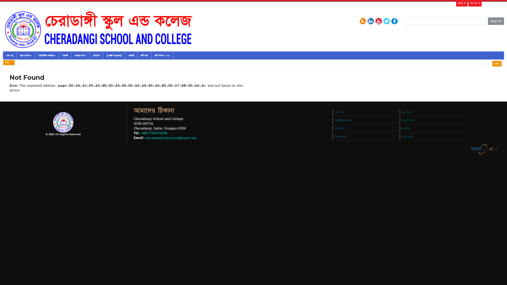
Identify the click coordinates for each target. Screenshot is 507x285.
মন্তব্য (461, 3)
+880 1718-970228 (153, 133)
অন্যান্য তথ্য (79, 55)
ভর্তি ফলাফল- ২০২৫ (162, 55)
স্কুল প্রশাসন (25, 55)
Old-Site (407, 136)
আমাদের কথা (408, 120)
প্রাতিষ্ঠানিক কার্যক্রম (46, 55)
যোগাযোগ (96, 55)
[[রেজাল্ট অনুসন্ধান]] (114, 55)
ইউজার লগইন (341, 136)
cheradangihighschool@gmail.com (171, 138)
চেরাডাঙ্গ (501, 64)
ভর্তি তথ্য (144, 55)
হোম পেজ (339, 112)
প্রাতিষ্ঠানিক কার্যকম (343, 120)
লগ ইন (474, 3)
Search (496, 21)
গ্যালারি (65, 55)
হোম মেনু (9, 55)
